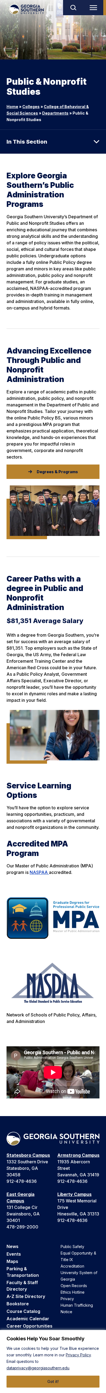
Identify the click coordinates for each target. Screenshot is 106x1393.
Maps (12, 1261)
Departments (55, 113)
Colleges (31, 106)
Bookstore (18, 1303)
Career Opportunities (29, 1326)
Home (12, 106)
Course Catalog (23, 1311)
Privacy (67, 1298)
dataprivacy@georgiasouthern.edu (38, 1368)
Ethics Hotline (73, 1292)
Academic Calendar (28, 1318)
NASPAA (39, 872)
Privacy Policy (78, 1355)
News (12, 1246)
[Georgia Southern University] (26, 9)
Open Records (74, 1285)
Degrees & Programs (57, 471)
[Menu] (94, 7)
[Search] (73, 7)
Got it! (53, 1381)
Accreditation (72, 1266)
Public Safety (72, 1246)
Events (14, 1254)
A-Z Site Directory (26, 1296)
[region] (53, 1361)
